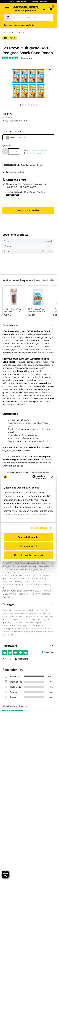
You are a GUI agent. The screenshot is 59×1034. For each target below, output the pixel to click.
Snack (23, 32)
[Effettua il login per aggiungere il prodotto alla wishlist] (50, 68)
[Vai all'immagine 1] (20, 105)
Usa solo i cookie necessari (28, 555)
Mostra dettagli (39, 527)
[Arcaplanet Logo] (26, 9)
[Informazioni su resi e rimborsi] (22, 172)
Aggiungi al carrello (28, 210)
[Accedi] (44, 8)
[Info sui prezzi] (27, 121)
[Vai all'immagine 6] (34, 105)
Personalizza (26, 546)
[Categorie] (7, 8)
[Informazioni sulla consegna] (34, 187)
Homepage (6, 32)
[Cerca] (8, 17)
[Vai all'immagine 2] (23, 105)
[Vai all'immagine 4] (28, 105)
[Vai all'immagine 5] (31, 105)
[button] (28, 83)
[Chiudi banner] (52, 477)
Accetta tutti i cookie (28, 537)
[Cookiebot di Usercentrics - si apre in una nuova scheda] (34, 477)
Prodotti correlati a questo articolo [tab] (21, 280)
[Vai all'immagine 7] (36, 105)
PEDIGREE (7, 42)
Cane (16, 32)
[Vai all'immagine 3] (25, 105)
